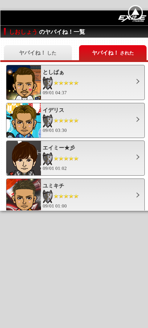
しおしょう (24, 32)
